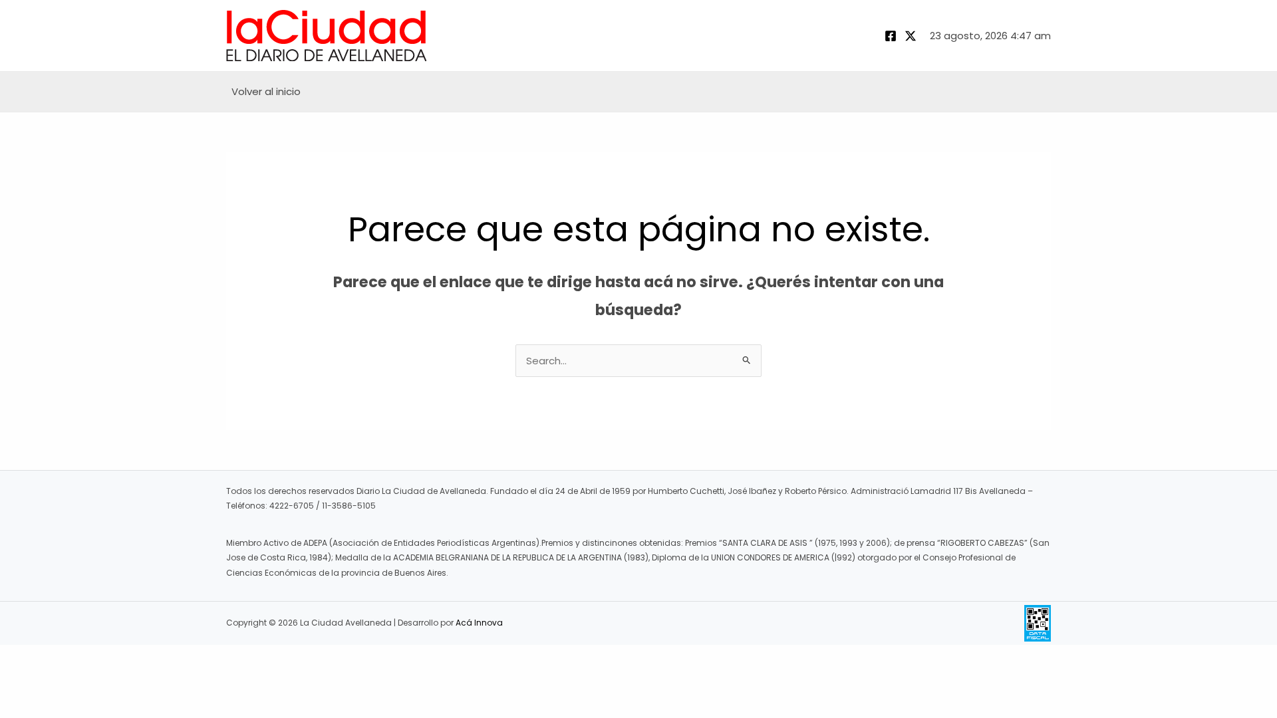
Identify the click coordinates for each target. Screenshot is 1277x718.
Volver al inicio (266, 91)
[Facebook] (891, 36)
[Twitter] (911, 36)
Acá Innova (479, 622)
